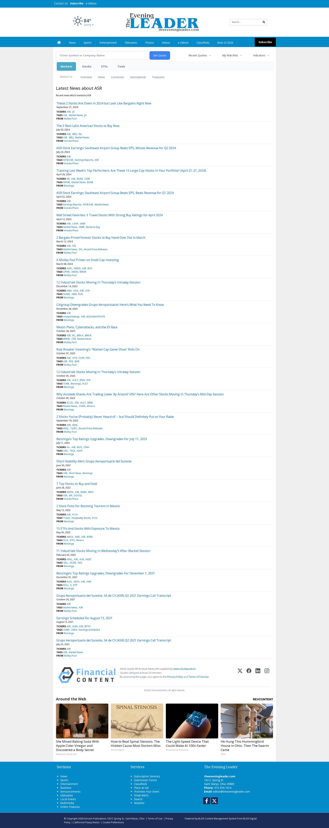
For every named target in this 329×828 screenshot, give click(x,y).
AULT (75, 380)
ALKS (69, 581)
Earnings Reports (84, 160)
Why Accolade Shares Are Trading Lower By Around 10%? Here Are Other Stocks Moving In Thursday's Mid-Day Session (140, 394)
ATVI (74, 358)
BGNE (80, 178)
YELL (65, 562)
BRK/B (83, 271)
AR (68, 178)
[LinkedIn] (258, 675)
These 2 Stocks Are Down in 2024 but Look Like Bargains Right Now (103, 103)
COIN (81, 358)
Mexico (80, 540)
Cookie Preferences (113, 822)
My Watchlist (230, 55)
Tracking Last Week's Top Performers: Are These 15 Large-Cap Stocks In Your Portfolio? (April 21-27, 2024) (131, 170)
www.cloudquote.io (184, 668)
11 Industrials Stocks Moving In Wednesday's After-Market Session (103, 551)
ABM (69, 290)
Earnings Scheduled (89, 629)
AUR (81, 559)
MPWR (66, 182)
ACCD (70, 402)
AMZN (77, 268)
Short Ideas (75, 473)
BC (73, 335)
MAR (77, 361)
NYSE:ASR (68, 160)
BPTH (87, 626)
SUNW (66, 294)
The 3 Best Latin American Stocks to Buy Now (87, 126)
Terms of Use (155, 818)
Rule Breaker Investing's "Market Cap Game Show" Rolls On (98, 349)
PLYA (75, 514)
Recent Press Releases (96, 249)
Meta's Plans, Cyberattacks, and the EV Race (86, 327)
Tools (121, 66)
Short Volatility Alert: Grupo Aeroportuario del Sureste (94, 461)
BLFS (79, 447)
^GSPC (73, 428)
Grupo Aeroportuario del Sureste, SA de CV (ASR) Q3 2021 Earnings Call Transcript (113, 595)
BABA (84, 492)
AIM (69, 626)
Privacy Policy (175, 676)
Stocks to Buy (93, 227)
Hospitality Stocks (81, 518)
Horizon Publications (95, 818)
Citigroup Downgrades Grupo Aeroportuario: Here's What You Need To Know (110, 305)
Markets (66, 66)
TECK (72, 450)
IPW (88, 380)
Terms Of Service (199, 676)
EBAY (91, 492)
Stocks (86, 66)
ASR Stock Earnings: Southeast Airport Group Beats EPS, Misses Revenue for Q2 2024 (116, 148)
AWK (88, 581)
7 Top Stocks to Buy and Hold (76, 484)
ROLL (66, 585)
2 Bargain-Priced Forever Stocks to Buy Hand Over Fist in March (100, 237)
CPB (73, 338)
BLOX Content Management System (217, 818)
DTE (75, 585)
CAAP (75, 223)
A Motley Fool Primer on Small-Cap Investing (87, 260)
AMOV (70, 536)
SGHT (80, 450)
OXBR (66, 629)
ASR (69, 111)
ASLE (75, 290)
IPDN (82, 380)
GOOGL (78, 495)
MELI (74, 134)
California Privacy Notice (86, 822)
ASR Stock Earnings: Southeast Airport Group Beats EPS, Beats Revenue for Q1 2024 (115, 193)
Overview (86, 77)
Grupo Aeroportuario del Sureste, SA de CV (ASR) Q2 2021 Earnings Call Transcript (113, 640)
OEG (79, 562)
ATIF (87, 290)
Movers (91, 406)
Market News (76, 115)
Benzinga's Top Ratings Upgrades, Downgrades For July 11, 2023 (101, 439)
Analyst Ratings (71, 316)
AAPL (69, 268)
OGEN (82, 406)
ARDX (76, 581)
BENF (90, 402)
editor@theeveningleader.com (231, 791)
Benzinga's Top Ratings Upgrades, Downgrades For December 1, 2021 (105, 573)
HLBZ (88, 559)
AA (68, 447)
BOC (90, 268)
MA (70, 495)
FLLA (65, 540)
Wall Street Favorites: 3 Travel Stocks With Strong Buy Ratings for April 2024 (109, 215)
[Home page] (161, 22)
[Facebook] (249, 675)
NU (80, 134)
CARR (87, 178)
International (138, 77)
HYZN (73, 562)
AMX (77, 536)
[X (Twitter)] (240, 675)
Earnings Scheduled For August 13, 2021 (84, 618)
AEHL (69, 559)
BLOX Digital (250, 818)
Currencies (117, 77)
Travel (66, 518)
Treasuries (158, 77)
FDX (88, 358)
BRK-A (80, 335)
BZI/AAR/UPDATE (96, 316)
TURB (66, 383)
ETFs (104, 66)
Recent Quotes (197, 55)
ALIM (74, 626)
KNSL (75, 425)
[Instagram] (267, 675)
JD (73, 111)
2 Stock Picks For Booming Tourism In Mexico (88, 506)
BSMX (90, 536)
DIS (74, 245)
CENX (86, 447)
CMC (65, 450)
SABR (82, 223)
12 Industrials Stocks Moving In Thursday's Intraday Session (98, 282)
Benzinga (69, 185)
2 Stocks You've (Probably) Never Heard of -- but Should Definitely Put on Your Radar (115, 417)
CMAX (74, 629)
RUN (80, 294)
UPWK (66, 271)
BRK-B (88, 335)
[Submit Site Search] (264, 22)
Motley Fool (70, 118)
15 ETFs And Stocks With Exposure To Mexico (88, 528)
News (101, 77)
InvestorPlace (71, 141)
